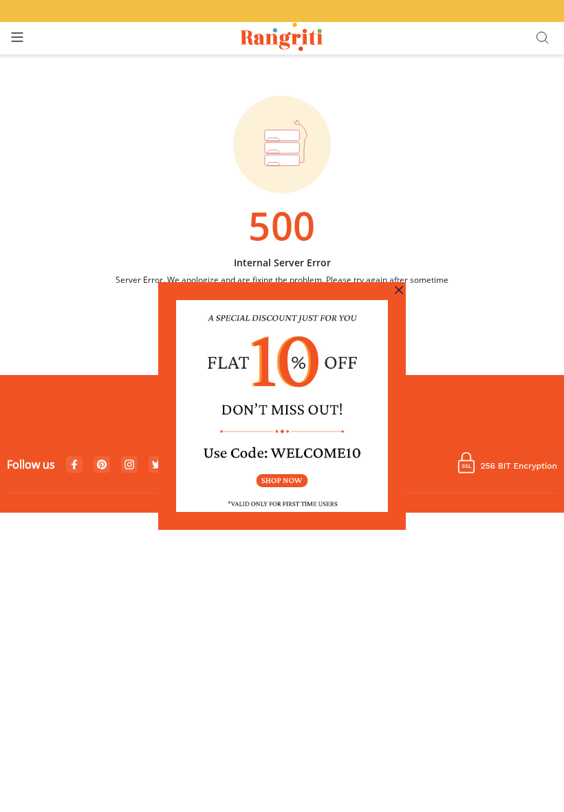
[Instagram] (129, 465)
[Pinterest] (101, 465)
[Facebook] (74, 465)
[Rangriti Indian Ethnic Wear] (282, 38)
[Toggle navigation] (17, 38)
